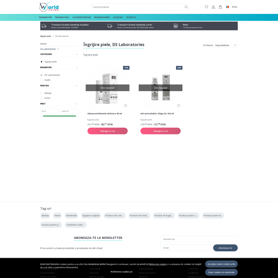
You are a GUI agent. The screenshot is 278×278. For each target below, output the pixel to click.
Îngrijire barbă (102, 17)
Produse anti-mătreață (141, 215)
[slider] (41, 116)
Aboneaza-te (225, 247)
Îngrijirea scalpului (91, 215)
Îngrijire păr (45, 17)
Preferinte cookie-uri (121, 271)
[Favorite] (206, 7)
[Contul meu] (213, 7)
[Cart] (220, 7)
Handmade (71, 215)
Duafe (47, 80)
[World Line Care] (57, 7)
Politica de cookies (158, 264)
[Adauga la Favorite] (125, 105)
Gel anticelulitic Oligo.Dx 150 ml (157, 113)
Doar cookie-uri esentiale (221, 272)
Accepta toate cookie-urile (221, 263)
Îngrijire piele (62, 17)
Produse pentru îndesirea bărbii (219, 215)
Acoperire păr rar (82, 17)
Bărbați (47, 93)
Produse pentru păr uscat (54, 224)
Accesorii (118, 17)
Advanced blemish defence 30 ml (104, 113)
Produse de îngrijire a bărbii (167, 215)
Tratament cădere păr (77, 224)
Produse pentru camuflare (191, 215)
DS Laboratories (48, 48)
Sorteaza (208, 45)
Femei (47, 98)
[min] (49, 111)
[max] (70, 111)
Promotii (131, 17)
